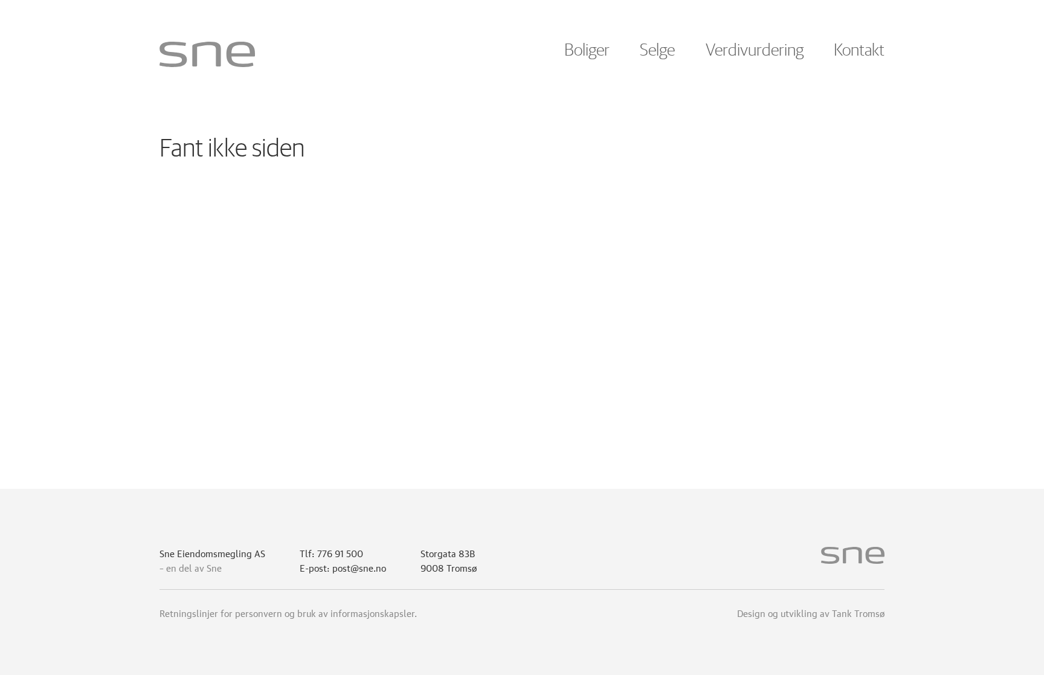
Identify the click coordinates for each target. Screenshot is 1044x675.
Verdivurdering (755, 50)
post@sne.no (359, 567)
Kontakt (859, 50)
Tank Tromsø (858, 612)
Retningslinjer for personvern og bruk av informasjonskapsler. (288, 612)
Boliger (587, 50)
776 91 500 (340, 552)
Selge (657, 50)
